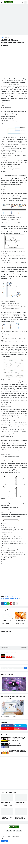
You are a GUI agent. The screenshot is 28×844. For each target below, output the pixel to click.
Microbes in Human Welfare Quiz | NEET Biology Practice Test (20, 817)
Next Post (23, 647)
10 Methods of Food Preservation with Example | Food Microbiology (17, 751)
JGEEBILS (7, 37)
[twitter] (14, 831)
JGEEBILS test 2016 (6, 600)
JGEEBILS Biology (14, 596)
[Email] (14, 603)
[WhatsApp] (8, 603)
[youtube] (7, 831)
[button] (2, 2)
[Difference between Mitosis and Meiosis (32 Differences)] (5, 745)
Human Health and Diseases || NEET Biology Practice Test (7, 817)
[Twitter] (5, 603)
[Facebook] (2, 603)
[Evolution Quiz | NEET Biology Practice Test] (21, 797)
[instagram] (17, 831)
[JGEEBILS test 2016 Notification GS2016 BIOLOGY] (21, 615)
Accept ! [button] (5, 841)
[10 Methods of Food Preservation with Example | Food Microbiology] (5, 752)
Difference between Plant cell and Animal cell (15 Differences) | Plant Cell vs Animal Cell (17, 739)
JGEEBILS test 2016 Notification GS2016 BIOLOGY (20, 622)
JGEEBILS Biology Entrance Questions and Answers (7, 622)
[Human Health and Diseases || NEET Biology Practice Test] (7, 811)
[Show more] (17, 603)
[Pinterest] (11, 603)
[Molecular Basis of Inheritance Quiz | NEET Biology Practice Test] (7, 797)
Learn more (10, 838)
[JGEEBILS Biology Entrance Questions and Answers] (7, 615)
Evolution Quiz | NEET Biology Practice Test (20, 803)
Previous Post (5, 647)
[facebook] (10, 831)
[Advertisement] (14, 20)
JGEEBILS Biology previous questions (10, 598)
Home (2, 37)
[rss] (20, 831)
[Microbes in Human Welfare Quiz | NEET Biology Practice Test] (21, 811)
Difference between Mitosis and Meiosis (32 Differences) (17, 744)
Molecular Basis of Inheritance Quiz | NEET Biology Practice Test (7, 804)
